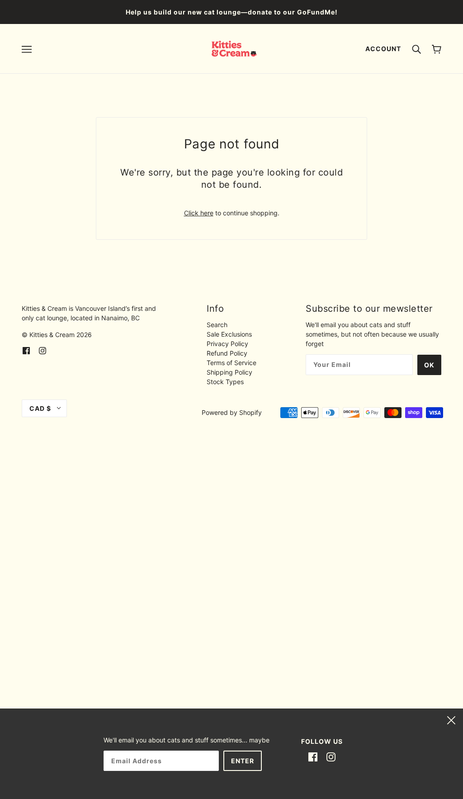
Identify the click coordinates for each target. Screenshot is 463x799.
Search (217, 324)
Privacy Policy (227, 343)
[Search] (416, 48)
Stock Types (225, 381)
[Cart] (436, 48)
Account (383, 48)
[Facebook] (313, 756)
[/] (234, 48)
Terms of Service (231, 362)
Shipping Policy (229, 372)
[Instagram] (331, 756)
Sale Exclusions (229, 334)
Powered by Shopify (232, 412)
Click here (198, 213)
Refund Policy (227, 353)
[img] (26, 349)
